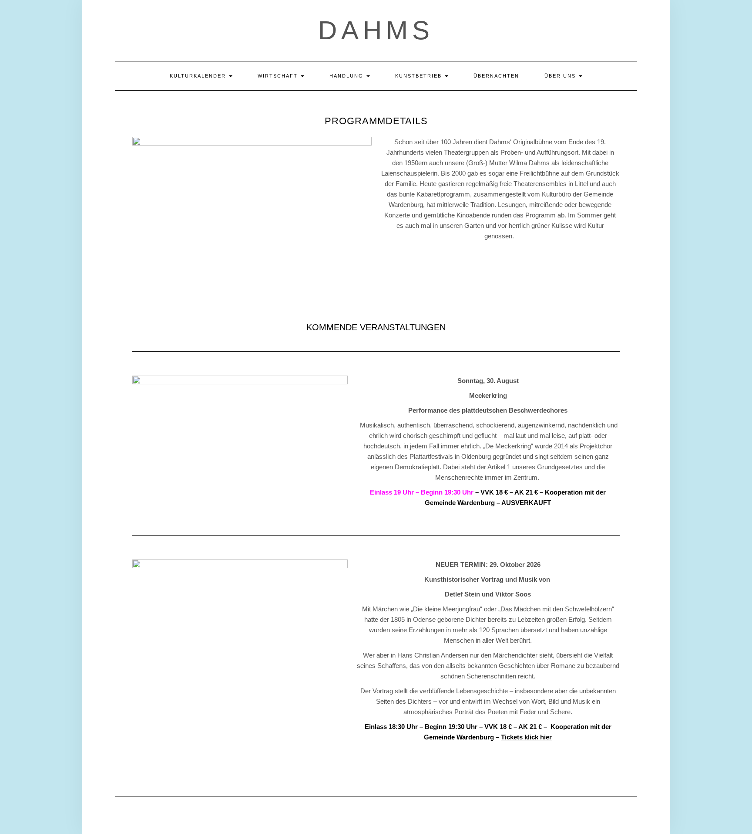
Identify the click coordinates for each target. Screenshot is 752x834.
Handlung (347, 75)
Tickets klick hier (526, 737)
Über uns (561, 75)
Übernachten (496, 75)
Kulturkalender (199, 75)
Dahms (376, 30)
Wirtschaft (279, 75)
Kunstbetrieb (419, 75)
